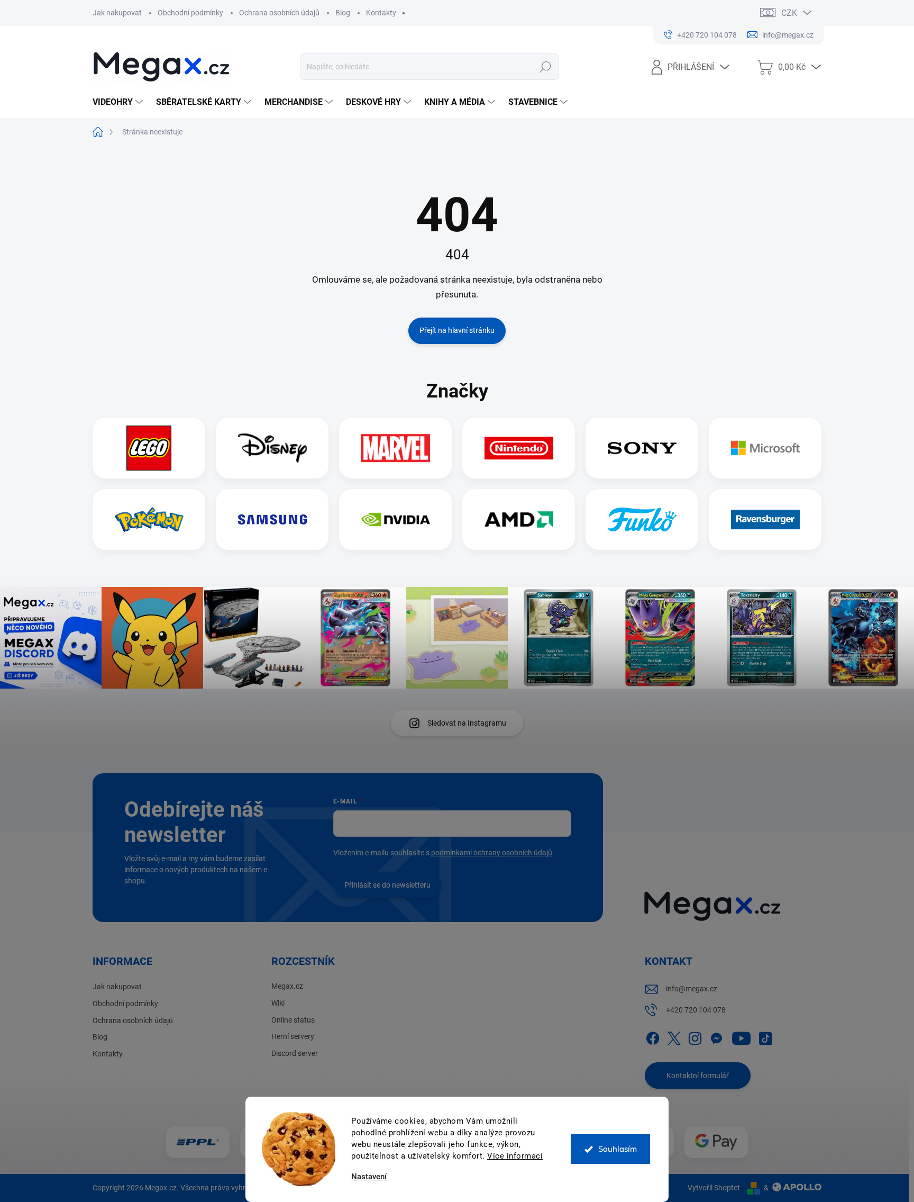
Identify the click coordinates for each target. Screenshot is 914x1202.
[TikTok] (765, 1037)
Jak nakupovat (117, 12)
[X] (674, 1037)
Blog (342, 12)
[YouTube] (741, 1037)
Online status (293, 1020)
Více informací (515, 1156)
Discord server (294, 1053)
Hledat (545, 66)
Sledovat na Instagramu (466, 723)
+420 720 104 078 (696, 1010)
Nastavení (369, 1177)
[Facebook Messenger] (716, 1037)
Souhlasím (617, 1149)
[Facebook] (653, 1037)
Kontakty (381, 12)
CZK (789, 13)
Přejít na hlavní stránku (457, 330)
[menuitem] (119, 102)
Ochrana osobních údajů (279, 12)
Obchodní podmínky (190, 12)
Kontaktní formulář (697, 1075)
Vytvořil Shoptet (714, 1187)
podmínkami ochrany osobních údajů (491, 852)
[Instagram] (695, 1037)
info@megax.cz (691, 988)
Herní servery (292, 1036)
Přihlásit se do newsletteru (387, 885)
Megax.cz (287, 986)
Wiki (278, 1003)
